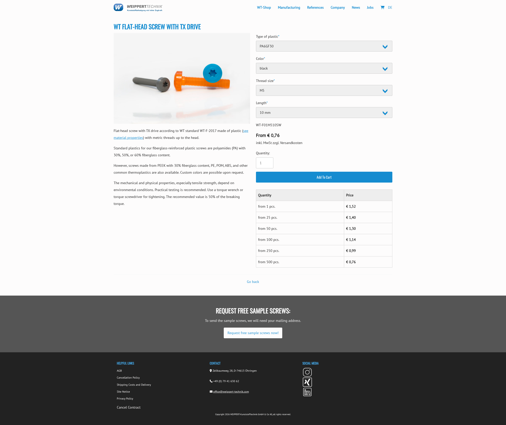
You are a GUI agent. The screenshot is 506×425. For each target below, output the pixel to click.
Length (262, 102)
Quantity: (263, 153)
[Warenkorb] (382, 7)
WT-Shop (264, 7)
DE (390, 7)
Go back (253, 281)
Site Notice (123, 391)
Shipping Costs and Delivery (134, 384)
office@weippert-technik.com (231, 391)
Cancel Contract (129, 407)
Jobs (370, 7)
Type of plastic (267, 36)
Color (260, 58)
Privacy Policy (125, 398)
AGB (119, 370)
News (356, 7)
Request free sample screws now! (253, 333)
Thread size (265, 80)
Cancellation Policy (128, 377)
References (315, 7)
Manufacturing (289, 7)
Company (338, 7)
